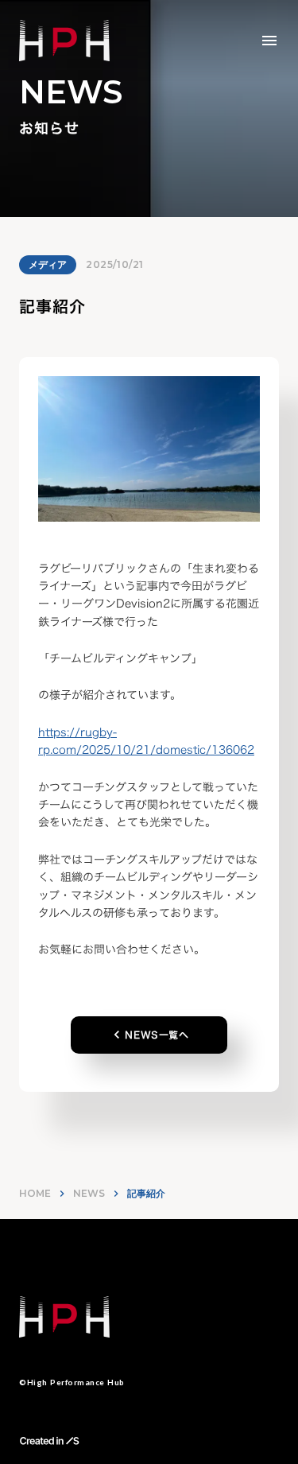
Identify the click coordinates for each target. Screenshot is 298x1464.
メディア (48, 264)
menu (269, 40)
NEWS (89, 1193)
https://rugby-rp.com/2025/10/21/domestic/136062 (146, 741)
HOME (35, 1193)
